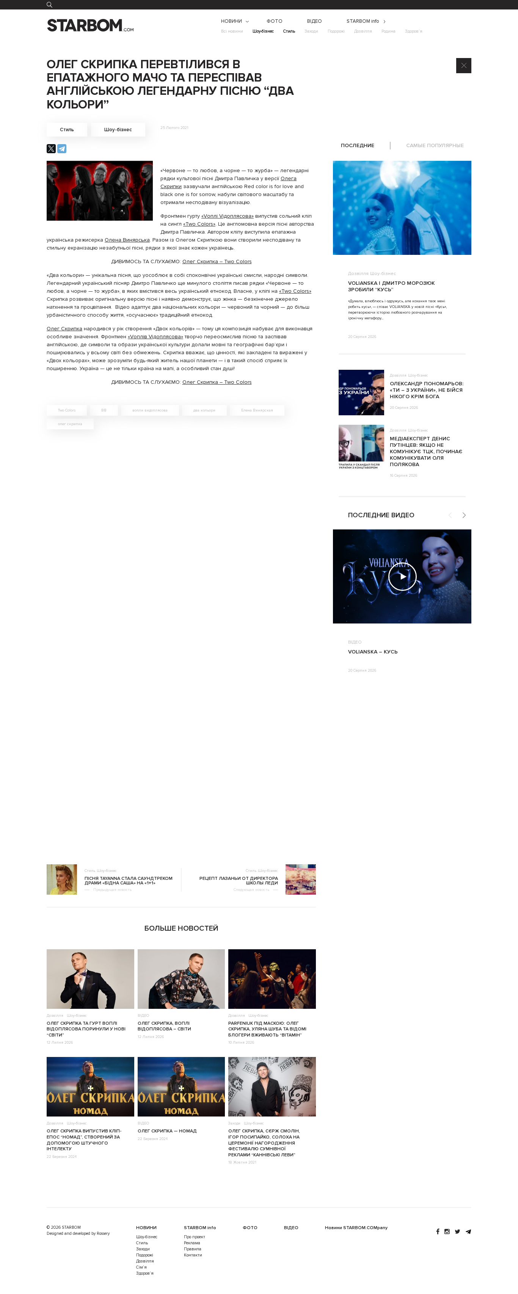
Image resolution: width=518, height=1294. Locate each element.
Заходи (311, 31)
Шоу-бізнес (263, 31)
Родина (388, 31)
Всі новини (232, 31)
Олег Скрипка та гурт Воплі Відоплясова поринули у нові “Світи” (86, 1029)
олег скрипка (70, 424)
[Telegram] (61, 148)
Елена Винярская (257, 410)
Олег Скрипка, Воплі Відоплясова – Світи (164, 1026)
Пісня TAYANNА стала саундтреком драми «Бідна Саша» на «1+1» (129, 881)
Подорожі (336, 31)
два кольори (204, 410)
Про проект (194, 1236)
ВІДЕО (314, 21)
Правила (192, 1249)
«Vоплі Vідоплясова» (227, 216)
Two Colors (66, 410)
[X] (51, 148)
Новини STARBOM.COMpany (356, 1228)
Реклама (192, 1243)
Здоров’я (413, 31)
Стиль (289, 31)
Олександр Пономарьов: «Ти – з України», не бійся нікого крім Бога (426, 390)
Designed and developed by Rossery (78, 1233)
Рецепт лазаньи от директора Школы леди (238, 881)
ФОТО (275, 21)
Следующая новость (251, 890)
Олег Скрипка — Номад (167, 1131)
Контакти (193, 1255)
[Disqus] (181, 539)
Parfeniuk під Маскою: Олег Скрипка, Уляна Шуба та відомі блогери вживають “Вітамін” (267, 1029)
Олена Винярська (127, 240)
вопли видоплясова (150, 410)
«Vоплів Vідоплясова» (155, 336)
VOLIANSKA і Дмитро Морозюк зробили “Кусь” (391, 286)
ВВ (104, 410)
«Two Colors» (199, 224)
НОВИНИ (231, 21)
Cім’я (141, 1267)
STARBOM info (363, 21)
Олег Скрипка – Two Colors (217, 261)
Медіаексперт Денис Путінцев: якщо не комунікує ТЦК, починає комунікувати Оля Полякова (426, 451)
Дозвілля (363, 31)
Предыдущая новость (112, 890)
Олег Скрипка (64, 328)
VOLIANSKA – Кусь (373, 652)
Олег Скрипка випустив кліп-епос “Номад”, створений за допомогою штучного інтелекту (84, 1140)
